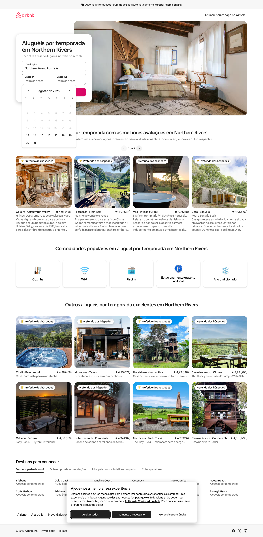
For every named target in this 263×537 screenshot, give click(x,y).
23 (27, 135)
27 (56, 135)
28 (63, 135)
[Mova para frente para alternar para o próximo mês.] (70, 91)
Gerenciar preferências (172, 514)
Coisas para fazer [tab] (152, 469)
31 (34, 142)
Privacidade (48, 530)
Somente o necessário (131, 514)
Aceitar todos (90, 514)
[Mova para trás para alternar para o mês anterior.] (28, 91)
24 (34, 135)
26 (48, 135)
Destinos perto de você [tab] (30, 469)
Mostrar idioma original (168, 4)
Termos (63, 530)
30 (27, 142)
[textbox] (38, 81)
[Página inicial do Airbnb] (25, 15)
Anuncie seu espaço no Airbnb (225, 15)
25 (41, 135)
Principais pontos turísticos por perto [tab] (114, 469)
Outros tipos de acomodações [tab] (68, 469)
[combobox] (54, 68)
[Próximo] (139, 148)
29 (70, 135)
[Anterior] (124, 148)
